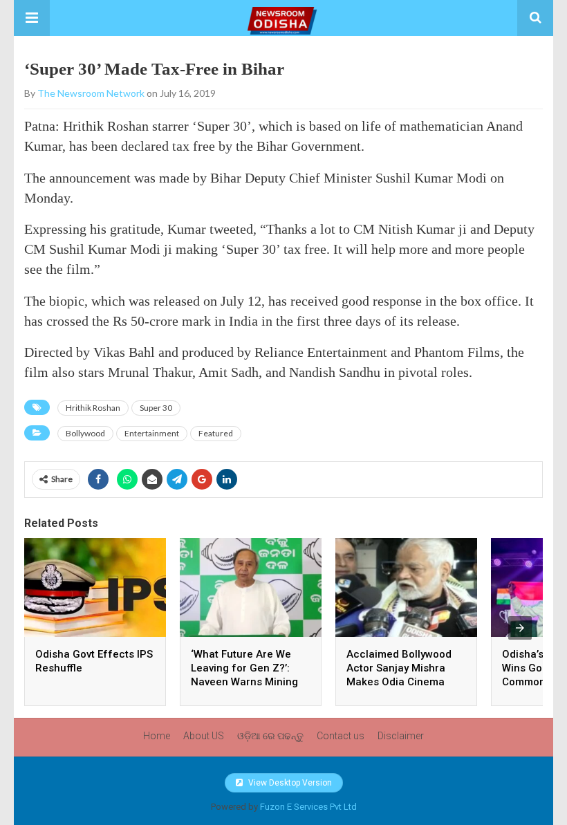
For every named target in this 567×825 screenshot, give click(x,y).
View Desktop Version (289, 783)
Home (156, 735)
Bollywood (85, 433)
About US (203, 735)
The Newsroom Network (91, 93)
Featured (215, 433)
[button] (32, 18)
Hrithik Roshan (93, 407)
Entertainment (151, 433)
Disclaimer (401, 735)
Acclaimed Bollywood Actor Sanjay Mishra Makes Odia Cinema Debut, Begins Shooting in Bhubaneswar (403, 682)
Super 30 (156, 407)
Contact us (340, 735)
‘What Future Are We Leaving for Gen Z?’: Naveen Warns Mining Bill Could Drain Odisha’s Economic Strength (250, 682)
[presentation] (520, 628)
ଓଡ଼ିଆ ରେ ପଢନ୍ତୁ (270, 735)
